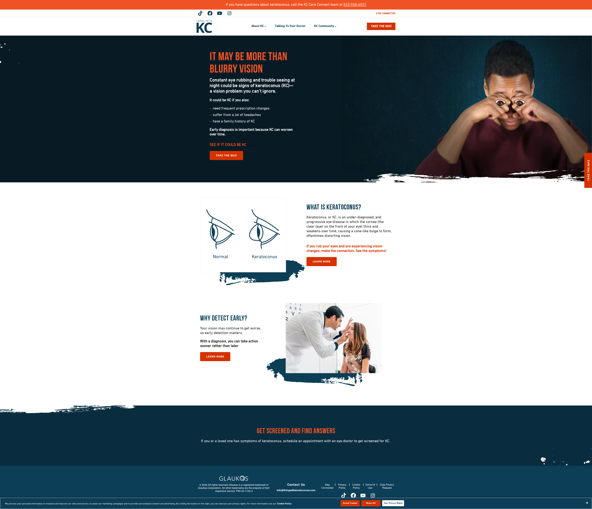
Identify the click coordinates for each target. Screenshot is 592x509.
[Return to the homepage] (204, 26)
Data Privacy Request (387, 486)
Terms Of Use (370, 486)
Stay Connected (385, 13)
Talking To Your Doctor (290, 26)
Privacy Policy (342, 486)
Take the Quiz (226, 155)
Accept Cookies (350, 503)
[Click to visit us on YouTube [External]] (219, 13)
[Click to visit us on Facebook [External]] (210, 13)
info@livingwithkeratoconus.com (296, 490)
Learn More (322, 261)
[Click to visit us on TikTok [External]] (200, 13)
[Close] (587, 502)
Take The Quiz (381, 26)
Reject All (370, 503)
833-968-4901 (354, 5)
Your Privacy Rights (393, 503)
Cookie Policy (356, 486)
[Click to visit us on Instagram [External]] (229, 13)
